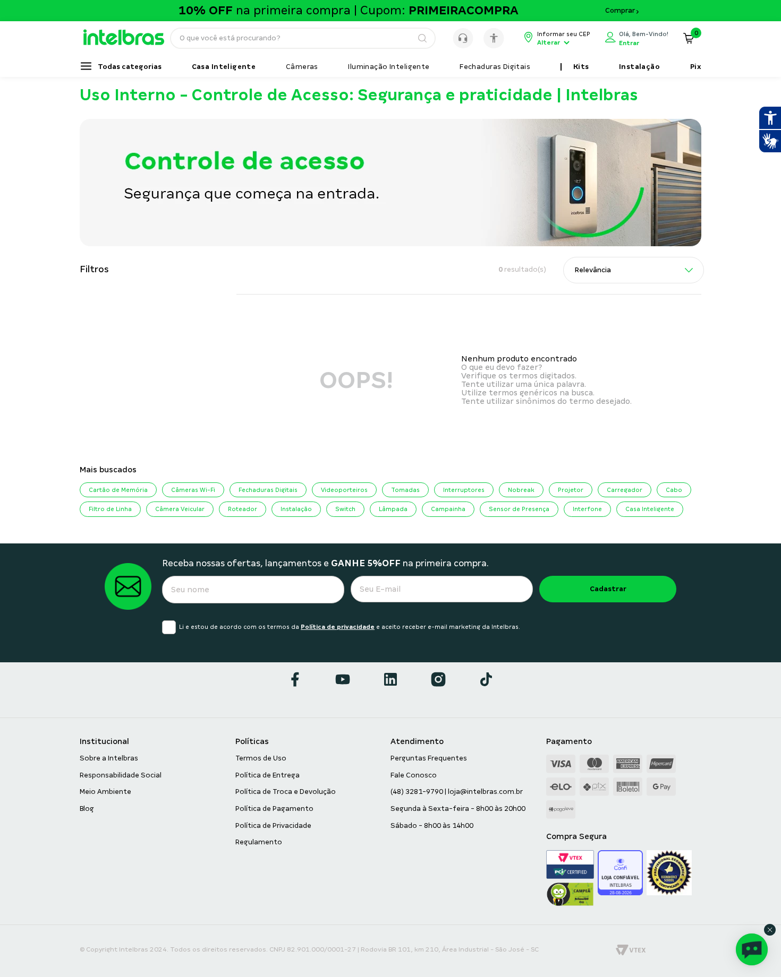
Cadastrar (608, 589)
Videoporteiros (344, 490)
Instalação (296, 509)
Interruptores (464, 490)
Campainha (448, 509)
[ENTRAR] (636, 38)
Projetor (570, 490)
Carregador (624, 490)
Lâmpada (393, 509)
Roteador (242, 509)
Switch (345, 509)
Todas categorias (130, 67)
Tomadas (405, 490)
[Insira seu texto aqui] (129, 42)
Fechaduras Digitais (268, 490)
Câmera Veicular (180, 509)
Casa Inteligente (649, 509)
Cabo (674, 490)
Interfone (587, 509)
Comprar (620, 10)
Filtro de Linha (110, 509)
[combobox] (303, 38)
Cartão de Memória (118, 490)
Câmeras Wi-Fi (193, 490)
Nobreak (521, 490)
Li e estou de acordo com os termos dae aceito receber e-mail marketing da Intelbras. (349, 627)
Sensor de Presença (519, 509)
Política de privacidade (338, 627)
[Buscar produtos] (422, 38)
